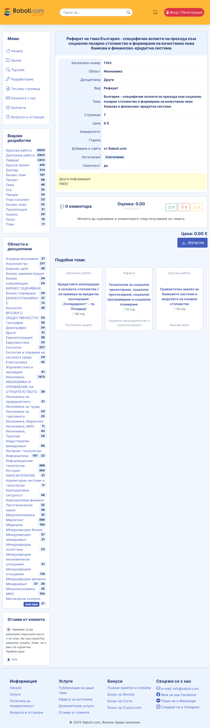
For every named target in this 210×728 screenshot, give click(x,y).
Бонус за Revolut (121, 694)
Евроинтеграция (19, 337)
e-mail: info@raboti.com (179, 689)
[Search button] (128, 12)
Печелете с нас (23, 98)
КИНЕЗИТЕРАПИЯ (20, 475)
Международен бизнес (24, 530)
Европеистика (17, 342)
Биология (14, 308)
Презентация (16, 209)
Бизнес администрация (25, 273)
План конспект (18, 200)
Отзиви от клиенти (74, 712)
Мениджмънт (16, 584)
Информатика (17, 456)
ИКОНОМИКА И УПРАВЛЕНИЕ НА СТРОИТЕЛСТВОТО (21, 387)
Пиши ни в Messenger (178, 701)
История (13, 470)
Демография (16, 328)
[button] (82, 207)
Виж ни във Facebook (178, 695)
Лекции (12, 195)
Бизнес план (16, 175)
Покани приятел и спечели (129, 688)
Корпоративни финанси (25, 500)
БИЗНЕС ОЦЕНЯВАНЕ (23, 288)
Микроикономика (20, 589)
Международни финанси (26, 579)
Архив (15, 60)
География (14, 323)
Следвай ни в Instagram (180, 707)
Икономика (15, 377)
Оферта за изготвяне (75, 699)
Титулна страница (25, 89)
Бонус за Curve (119, 701)
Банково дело (17, 268)
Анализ (11, 214)
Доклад (12, 170)
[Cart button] (155, 11)
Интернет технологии (23, 451)
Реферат (12, 160)
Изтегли (195, 242)
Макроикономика (20, 515)
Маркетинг (15, 520)
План (10, 224)
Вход (185, 12)
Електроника (16, 362)
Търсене (17, 70)
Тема (10, 185)
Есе (9, 190)
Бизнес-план (16, 204)
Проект (12, 180)
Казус (10, 219)
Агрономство (17, 264)
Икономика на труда (23, 406)
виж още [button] (31, 604)
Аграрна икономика (22, 259)
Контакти (18, 108)
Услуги (15, 694)
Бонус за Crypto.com (124, 707)
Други (11, 333)
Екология (13, 347)
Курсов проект (18, 165)
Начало (16, 51)
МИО (10, 594)
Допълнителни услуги (76, 706)
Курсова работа (19, 150)
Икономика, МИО (20, 426)
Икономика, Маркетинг (25, 421)
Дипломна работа (20, 155)
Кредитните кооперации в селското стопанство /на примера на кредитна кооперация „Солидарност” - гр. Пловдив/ (78, 296)
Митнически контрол (23, 599)
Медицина (14, 525)
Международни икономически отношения (18, 559)
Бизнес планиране (20, 293)
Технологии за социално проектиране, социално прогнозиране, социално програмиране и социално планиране (129, 294)
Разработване (21, 79)
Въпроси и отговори (27, 117)
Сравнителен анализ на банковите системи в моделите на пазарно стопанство (179, 296)
